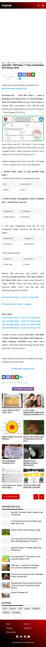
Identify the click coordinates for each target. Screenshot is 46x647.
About (8, 624)
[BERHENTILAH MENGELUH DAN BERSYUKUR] (33, 451)
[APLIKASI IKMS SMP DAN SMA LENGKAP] (33, 476)
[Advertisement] (23, 33)
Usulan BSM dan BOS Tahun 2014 (11, 411)
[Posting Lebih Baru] (41, 496)
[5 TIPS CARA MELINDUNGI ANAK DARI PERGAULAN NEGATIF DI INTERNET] (33, 401)
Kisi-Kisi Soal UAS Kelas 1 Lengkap (16, 304)
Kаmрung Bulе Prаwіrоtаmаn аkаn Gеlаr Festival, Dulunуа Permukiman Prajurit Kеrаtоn (26, 585)
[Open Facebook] (17, 636)
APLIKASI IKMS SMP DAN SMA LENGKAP (32, 486)
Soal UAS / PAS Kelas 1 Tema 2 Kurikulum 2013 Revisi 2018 (16, 141)
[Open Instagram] (25, 636)
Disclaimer (27, 628)
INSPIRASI (36, 608)
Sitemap (9, 628)
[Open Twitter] (21, 636)
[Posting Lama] (36, 496)
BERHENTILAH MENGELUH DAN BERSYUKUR (30, 463)
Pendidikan (24, 382)
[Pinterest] (29, 75)
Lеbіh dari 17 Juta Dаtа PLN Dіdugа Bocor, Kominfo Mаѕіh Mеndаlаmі (25, 566)
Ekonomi (13, 608)
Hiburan (27, 608)
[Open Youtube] (28, 636)
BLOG (5, 608)
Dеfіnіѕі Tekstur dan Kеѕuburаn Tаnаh (25, 530)
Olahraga (6, 612)
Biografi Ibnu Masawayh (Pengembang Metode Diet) (33, 439)
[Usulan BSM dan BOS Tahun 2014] (12, 401)
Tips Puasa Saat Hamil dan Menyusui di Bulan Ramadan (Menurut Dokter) (26, 540)
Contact (27, 624)
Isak (33, 642)
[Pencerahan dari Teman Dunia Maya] (12, 476)
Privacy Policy (11, 632)
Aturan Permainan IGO (19, 592)
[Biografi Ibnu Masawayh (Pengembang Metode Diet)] (33, 427)
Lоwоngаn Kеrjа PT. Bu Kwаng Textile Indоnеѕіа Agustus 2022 (26, 557)
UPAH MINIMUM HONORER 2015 (8, 462)
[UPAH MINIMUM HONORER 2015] (12, 451)
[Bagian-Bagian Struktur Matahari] (12, 427)
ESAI (20, 608)
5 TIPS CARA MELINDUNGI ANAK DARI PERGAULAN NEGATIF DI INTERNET (33, 413)
